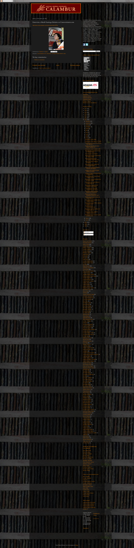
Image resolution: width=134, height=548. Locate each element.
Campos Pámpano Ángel (88, 294)
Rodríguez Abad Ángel (88, 431)
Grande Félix (86, 382)
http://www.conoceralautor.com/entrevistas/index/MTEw (45, 25)
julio (87, 130)
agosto (87, 128)
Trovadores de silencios (88, 374)
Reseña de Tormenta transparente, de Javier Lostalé (93, 180)
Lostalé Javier (86, 246)
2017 (86, 108)
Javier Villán (85, 488)
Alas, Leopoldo (86, 476)
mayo (87, 134)
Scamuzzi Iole (86, 371)
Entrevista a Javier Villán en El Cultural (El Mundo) (92, 165)
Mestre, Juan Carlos (87, 458)
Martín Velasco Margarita (88, 361)
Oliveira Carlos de (87, 389)
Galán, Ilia (85, 479)
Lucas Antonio (86, 421)
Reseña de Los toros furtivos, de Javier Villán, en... (92, 198)
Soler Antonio (86, 436)
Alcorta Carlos (86, 339)
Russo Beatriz (86, 316)
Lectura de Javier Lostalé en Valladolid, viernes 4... (91, 212)
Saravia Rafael (86, 251)
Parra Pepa (85, 426)
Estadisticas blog (96, 518)
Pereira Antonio (86, 304)
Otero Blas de (86, 346)
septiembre (88, 126)
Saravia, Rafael (86, 470)
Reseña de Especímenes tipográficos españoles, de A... (92, 159)
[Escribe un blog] (52, 51)
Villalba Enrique (86, 397)
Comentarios (88, 234)
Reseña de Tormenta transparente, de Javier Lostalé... (93, 156)
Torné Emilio (85, 269)
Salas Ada (85, 434)
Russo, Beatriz (86, 494)
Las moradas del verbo (88, 297)
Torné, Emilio (86, 496)
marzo (87, 137)
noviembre (88, 123)
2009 (86, 224)
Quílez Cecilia (86, 244)
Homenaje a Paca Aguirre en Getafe (93, 141)
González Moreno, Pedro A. (89, 481)
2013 (86, 116)
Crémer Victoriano (87, 321)
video (64, 53)
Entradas (87, 232)
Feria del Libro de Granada (89, 502)
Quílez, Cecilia (86, 465)
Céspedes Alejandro (87, 404)
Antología (85, 292)
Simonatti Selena (86, 372)
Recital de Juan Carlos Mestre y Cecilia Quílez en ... (92, 183)
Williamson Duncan (87, 337)
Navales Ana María (87, 362)
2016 (86, 110)
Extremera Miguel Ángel (88, 411)
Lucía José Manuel (87, 299)
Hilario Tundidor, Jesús (88, 457)
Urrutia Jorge (86, 336)
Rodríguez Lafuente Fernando (89, 432)
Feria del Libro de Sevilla (88, 505)
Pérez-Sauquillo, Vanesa (88, 462)
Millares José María (87, 247)
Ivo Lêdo (85, 264)
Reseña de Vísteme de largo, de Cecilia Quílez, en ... (92, 209)
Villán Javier (85, 259)
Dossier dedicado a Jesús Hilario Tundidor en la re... (92, 177)
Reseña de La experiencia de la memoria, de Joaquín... (92, 168)
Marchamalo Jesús (87, 386)
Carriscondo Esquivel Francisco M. (90, 354)
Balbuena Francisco (87, 341)
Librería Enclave (86, 419)
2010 (86, 222)
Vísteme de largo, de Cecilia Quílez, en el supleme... (93, 174)
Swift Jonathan (86, 437)
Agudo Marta (86, 254)
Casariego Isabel (86, 356)
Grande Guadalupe (87, 249)
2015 (86, 112)
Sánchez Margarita (87, 439)
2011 (86, 119)
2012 (86, 117)
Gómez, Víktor (86, 455)
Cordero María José (87, 357)
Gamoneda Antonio (87, 279)
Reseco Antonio (86, 392)
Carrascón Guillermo (87, 377)
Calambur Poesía (87, 96)
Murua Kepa (85, 291)
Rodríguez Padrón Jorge (88, 367)
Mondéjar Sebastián (87, 424)
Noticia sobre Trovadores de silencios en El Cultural (91, 186)
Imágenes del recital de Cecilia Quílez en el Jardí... (92, 171)
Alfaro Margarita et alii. (88, 319)
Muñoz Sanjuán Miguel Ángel (89, 276)
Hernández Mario (87, 384)
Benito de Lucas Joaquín (88, 287)
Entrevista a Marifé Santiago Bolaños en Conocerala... (91, 192)
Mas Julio (85, 257)
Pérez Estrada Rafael (87, 429)
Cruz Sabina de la (87, 379)
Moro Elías (85, 301)
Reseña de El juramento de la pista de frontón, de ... (93, 215)
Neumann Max (86, 314)
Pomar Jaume (86, 427)
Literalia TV (85, 509)
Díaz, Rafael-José (87, 450)
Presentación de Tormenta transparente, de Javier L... (91, 189)
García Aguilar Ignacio (88, 324)
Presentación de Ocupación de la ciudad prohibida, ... (92, 200)
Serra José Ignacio (87, 327)
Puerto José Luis (86, 272)
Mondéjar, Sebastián (87, 460)
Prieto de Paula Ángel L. (88, 366)
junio (87, 132)
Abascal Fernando (87, 399)
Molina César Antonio (87, 387)
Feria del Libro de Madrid (88, 504)
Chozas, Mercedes (87, 478)
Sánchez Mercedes (87, 394)
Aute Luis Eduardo (87, 401)
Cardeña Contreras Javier (88, 352)
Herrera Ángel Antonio (88, 261)
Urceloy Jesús (86, 442)
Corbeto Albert (86, 331)
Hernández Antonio (87, 242)
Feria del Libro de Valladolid (89, 507)
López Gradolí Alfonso (88, 326)
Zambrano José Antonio (88, 267)
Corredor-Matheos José (88, 332)
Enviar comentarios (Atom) (45, 68)
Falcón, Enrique (86, 452)
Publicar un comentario (39, 59)
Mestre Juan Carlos (87, 241)
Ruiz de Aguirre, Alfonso (88, 468)
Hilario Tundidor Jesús (88, 262)
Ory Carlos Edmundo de (88, 334)
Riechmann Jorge (87, 289)
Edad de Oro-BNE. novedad (89, 359)
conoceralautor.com (41, 53)
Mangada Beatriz (87, 422)
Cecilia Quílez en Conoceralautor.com (90, 206)
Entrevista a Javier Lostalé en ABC (93, 149)
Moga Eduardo (86, 266)
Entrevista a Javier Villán (90, 139)
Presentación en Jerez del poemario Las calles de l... (93, 144)
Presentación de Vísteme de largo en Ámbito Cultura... (92, 151)
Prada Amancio (86, 391)
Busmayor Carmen (87, 309)
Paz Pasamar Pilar (87, 364)
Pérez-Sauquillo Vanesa (88, 271)
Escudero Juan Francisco (88, 409)
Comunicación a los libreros (91, 153)
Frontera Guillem (86, 414)
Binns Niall (85, 256)
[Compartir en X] (54, 51)
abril (87, 135)
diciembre (88, 121)
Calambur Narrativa (87, 97)
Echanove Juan (86, 406)
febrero (87, 218)
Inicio (57, 65)
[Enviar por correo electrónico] (51, 51)
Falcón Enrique (86, 284)
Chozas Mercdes (86, 311)
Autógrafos (85, 351)
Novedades (85, 94)
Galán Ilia (85, 322)
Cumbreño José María (88, 296)
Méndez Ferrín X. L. (87, 344)
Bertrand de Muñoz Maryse (89, 329)
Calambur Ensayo (87, 99)
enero (87, 220)
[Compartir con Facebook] (55, 51)
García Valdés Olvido (87, 381)
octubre (87, 124)
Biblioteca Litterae (87, 101)
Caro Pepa (85, 342)
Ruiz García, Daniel (87, 467)
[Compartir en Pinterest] (56, 51)
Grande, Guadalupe (87, 453)
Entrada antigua (75, 65)
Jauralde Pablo (86, 312)
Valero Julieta (86, 396)
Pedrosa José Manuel (88, 347)
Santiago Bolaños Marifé (57, 53)
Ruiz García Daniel (87, 306)
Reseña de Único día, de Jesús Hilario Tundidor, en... (92, 146)
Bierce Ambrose (86, 402)
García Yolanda (86, 416)
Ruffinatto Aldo (86, 369)
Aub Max (85, 376)
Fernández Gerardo (87, 412)
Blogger (76, 545)
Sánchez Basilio (86, 277)
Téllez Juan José (86, 441)
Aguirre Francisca (87, 286)
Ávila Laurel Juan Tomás (88, 349)
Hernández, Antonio (87, 484)
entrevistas (49, 53)
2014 (86, 114)
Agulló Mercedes (86, 317)
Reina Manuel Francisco (88, 281)
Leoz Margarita (86, 417)
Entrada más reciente (39, 65)
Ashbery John (86, 282)
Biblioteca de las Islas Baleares (90, 102)
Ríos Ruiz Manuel (87, 307)
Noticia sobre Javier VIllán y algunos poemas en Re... (93, 203)
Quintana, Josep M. (87, 463)
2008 (86, 226)
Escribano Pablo (86, 407)
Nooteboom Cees (87, 302)
